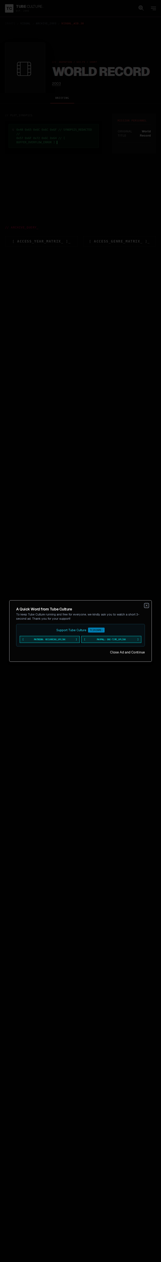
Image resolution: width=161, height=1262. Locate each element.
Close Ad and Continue (127, 652)
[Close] (146, 605)
